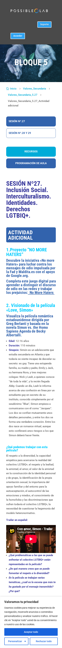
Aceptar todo (31, 632)
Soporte (44, 24)
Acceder (17, 35)
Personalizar (15, 641)
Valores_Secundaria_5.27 (22, 94)
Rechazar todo (44, 641)
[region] (31, 622)
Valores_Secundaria (34, 88)
